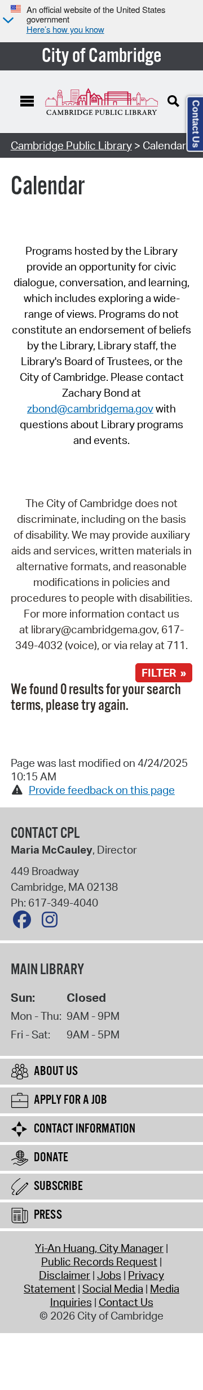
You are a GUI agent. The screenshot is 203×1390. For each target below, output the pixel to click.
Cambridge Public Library (71, 145)
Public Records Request (99, 1261)
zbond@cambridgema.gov (90, 408)
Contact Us (126, 1302)
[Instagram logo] (52, 922)
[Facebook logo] (25, 922)
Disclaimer (64, 1275)
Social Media (112, 1288)
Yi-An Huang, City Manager (99, 1248)
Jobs (109, 1275)
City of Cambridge (102, 56)
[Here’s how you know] (7, 21)
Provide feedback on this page (102, 790)
